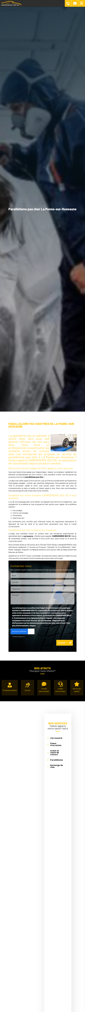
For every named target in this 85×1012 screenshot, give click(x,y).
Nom (43, 571)
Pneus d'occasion (55, 744)
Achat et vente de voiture (54, 753)
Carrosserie (56, 738)
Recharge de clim (56, 766)
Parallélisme (56, 760)
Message (43, 591)
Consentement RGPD (43, 604)
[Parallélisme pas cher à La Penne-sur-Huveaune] (63, 442)
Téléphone (43, 584)
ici (37, 625)
